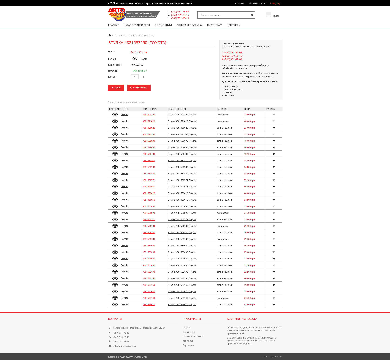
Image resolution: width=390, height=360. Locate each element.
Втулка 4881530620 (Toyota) (182, 193)
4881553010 (149, 304)
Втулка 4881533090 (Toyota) (182, 265)
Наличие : (113, 70)
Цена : (111, 51)
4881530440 (149, 153)
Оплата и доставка (189, 25)
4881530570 (149, 173)
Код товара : (115, 64)
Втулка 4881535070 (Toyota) (182, 291)
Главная (113, 25)
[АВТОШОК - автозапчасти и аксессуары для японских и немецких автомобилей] (133, 20)
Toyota (143, 58)
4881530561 (149, 186)
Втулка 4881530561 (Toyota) (182, 186)
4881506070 (149, 212)
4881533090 (149, 265)
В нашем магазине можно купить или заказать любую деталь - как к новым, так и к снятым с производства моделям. (251, 340)
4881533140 (149, 278)
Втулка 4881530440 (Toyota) (182, 153)
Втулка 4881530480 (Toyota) (182, 160)
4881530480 (149, 160)
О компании (163, 25)
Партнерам (214, 25)
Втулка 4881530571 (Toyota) (182, 180)
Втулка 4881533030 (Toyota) (182, 206)
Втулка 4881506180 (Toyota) (182, 239)
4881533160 (149, 284)
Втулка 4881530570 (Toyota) (182, 173)
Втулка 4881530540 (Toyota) (182, 167)
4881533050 (149, 245)
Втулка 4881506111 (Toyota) (182, 219)
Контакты (234, 25)
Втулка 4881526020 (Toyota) (182, 127)
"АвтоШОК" (126, 356)
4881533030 (149, 206)
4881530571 (149, 180)
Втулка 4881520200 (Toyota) (182, 114)
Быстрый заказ (140, 87)
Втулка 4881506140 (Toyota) (182, 225)
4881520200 (149, 114)
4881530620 (149, 193)
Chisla (273, 356)
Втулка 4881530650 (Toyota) (182, 199)
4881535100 (149, 297)
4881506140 (149, 225)
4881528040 (149, 147)
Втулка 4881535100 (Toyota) (182, 297)
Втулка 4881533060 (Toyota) (182, 252)
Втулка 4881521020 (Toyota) (182, 121)
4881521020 (149, 121)
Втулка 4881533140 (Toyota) (182, 278)
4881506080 (149, 258)
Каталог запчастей (137, 25)
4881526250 (149, 134)
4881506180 (149, 239)
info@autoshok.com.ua (124, 345)
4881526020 (149, 127)
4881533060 (149, 252)
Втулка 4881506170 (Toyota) (182, 232)
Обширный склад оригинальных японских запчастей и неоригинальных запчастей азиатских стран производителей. (254, 330)
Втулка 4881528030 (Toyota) (182, 140)
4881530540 (149, 167)
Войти (241, 3)
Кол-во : (112, 76)
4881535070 (149, 291)
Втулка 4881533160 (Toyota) (182, 284)
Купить (117, 87)
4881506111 (149, 219)
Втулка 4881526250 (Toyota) (182, 134)
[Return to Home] (109, 35)
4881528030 (149, 140)
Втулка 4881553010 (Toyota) (182, 304)
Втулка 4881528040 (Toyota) (182, 147)
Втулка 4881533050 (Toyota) (182, 245)
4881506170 (149, 232)
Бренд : (112, 58)
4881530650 (149, 199)
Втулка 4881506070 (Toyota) (182, 212)
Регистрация (259, 3)
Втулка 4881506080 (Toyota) (182, 258)
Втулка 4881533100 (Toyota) (182, 271)
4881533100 (149, 271)
